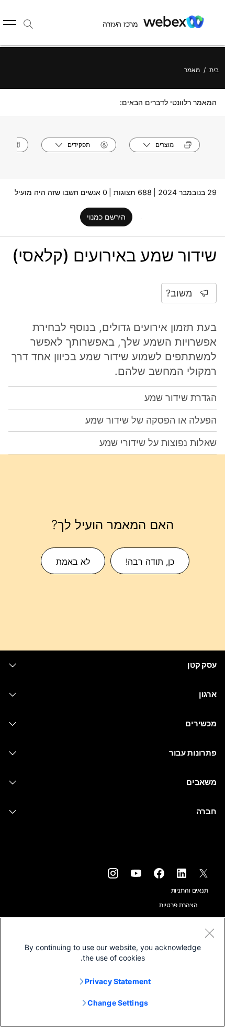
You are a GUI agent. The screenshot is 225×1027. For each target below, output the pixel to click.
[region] (112, 972)
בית (214, 70)
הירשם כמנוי (106, 216)
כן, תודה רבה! (150, 561)
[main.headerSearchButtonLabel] (28, 20)
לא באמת (73, 561)
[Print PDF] (141, 218)
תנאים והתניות (189, 890)
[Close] (209, 933)
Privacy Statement (118, 981)
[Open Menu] (9, 22)
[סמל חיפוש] (28, 24)
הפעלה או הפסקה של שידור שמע (151, 420)
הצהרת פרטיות (178, 905)
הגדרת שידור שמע (180, 397)
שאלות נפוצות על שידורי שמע (158, 442)
